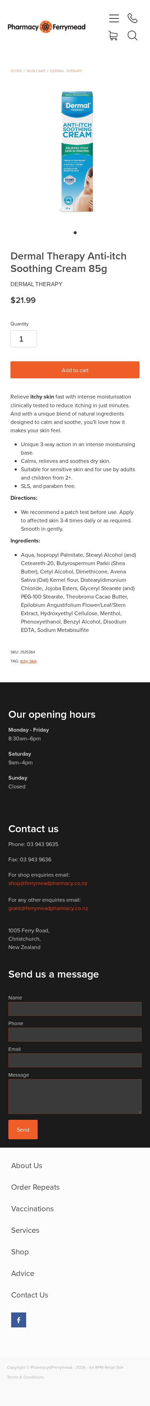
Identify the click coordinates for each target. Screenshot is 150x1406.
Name (15, 997)
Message (18, 1074)
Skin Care (36, 71)
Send (23, 1129)
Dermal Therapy (66, 71)
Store (16, 71)
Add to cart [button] (75, 370)
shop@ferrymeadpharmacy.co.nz (48, 883)
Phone (15, 1023)
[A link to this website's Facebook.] (18, 1319)
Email (14, 1049)
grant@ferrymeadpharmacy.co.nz (48, 908)
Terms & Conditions (25, 1377)
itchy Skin (28, 661)
